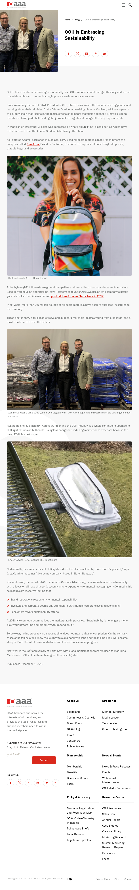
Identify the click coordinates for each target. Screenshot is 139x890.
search (130, 5)
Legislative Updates (79, 840)
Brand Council (75, 723)
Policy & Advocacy (78, 797)
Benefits (72, 772)
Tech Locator (110, 723)
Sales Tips (108, 814)
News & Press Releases (116, 766)
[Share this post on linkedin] (86, 53)
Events (106, 772)
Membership (75, 755)
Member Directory (113, 711)
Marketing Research (114, 837)
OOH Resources (111, 808)
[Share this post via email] (104, 53)
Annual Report (111, 820)
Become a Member (78, 778)
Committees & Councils (81, 717)
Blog (77, 19)
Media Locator (110, 717)
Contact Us (73, 740)
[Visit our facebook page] (10, 782)
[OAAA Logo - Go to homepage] (16, 5)
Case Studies (110, 825)
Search (128, 879)
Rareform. (33, 144)
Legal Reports (75, 834)
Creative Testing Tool (114, 729)
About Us (73, 700)
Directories (109, 700)
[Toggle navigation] (123, 5)
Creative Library (111, 831)
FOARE (71, 735)
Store (117, 879)
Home (68, 19)
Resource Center (113, 797)
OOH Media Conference (116, 788)
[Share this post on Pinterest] (95, 53)
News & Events (111, 755)
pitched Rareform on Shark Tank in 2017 (77, 296)
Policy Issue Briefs (78, 828)
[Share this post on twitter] (77, 53)
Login (70, 784)
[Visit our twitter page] (19, 782)
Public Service (75, 746)
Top (69, 879)
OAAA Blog (73, 729)
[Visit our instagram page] (55, 782)
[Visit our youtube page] (28, 782)
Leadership (74, 711)
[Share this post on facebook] (68, 53)
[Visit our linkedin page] (37, 782)
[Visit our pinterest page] (46, 782)
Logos (105, 859)
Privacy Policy (103, 879)
